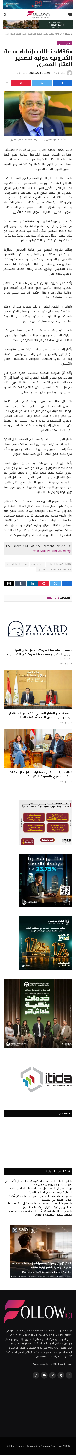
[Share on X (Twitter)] (42, 83)
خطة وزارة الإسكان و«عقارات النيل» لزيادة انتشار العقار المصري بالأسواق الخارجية (38, 774)
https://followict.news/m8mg (52, 551)
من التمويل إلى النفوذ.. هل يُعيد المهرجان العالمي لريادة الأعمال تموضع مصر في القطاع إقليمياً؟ (41, 1190)
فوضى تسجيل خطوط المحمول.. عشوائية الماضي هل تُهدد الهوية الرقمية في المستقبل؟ (40, 1198)
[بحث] (5, 15)
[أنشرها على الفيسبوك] (62, 83)
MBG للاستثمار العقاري (59, 564)
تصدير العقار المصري (17, 564)
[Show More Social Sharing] (7, 83)
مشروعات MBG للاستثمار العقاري (54, 569)
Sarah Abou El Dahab (40, 73)
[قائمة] (70, 15)
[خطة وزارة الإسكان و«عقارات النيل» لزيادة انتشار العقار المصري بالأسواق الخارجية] (38, 748)
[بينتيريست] (21, 83)
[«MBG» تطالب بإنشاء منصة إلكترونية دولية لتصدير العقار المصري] (38, 113)
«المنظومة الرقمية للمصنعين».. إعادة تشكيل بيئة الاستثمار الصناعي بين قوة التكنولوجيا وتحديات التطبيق (39, 1205)
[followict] (38, 14)
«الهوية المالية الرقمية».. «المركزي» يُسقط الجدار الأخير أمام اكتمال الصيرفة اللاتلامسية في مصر (38, 1183)
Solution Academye (51, 1446)
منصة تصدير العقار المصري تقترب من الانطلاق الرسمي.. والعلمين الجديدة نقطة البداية (40, 715)
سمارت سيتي (65, 43)
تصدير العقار (37, 564)
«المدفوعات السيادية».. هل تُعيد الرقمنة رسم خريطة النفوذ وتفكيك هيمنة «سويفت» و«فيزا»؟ (40, 1213)
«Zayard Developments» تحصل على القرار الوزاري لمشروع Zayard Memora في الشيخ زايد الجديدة (39, 654)
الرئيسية (68, 34)
